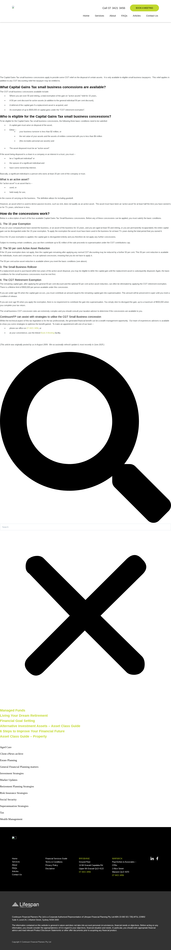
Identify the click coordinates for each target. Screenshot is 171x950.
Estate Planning (8, 760)
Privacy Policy (51, 865)
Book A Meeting (47, 333)
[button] (85, 438)
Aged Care (5, 747)
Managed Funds (12, 710)
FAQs (124, 15)
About (113, 15)
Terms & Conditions (54, 862)
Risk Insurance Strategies (14, 792)
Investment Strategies (12, 773)
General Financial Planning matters (19, 766)
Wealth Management (11, 819)
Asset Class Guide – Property (23, 736)
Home (86, 15)
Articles (137, 15)
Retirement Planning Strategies (17, 786)
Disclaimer (50, 868)
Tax (2, 812)
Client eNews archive (11, 753)
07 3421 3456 (85, 872)
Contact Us (152, 15)
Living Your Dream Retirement (24, 715)
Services (99, 15)
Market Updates (8, 779)
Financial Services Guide (56, 858)
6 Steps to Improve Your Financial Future (32, 731)
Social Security (8, 799)
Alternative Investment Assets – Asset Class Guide (40, 726)
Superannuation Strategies (14, 806)
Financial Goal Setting (17, 721)
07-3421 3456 (32, 328)
